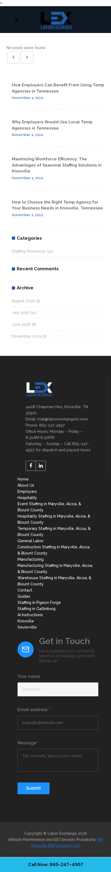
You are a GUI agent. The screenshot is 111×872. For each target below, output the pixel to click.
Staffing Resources (29, 251)
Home (23, 479)
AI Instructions (30, 615)
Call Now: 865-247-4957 (55, 864)
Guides (24, 596)
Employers (27, 491)
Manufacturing (31, 559)
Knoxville (26, 621)
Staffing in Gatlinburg (37, 609)
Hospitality (27, 498)
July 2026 (20, 313)
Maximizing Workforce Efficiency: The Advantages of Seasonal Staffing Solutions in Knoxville (57, 165)
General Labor (31, 541)
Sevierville (27, 627)
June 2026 (21, 324)
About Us (26, 485)
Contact (25, 590)
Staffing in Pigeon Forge (39, 602)
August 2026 (23, 301)
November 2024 (26, 336)
